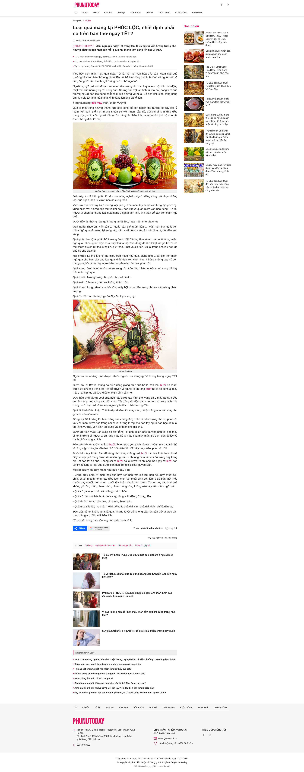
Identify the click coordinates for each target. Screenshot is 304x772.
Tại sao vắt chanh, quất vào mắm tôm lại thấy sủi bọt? (102, 669)
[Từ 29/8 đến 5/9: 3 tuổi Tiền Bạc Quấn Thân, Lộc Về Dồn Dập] (194, 88)
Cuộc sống (181, 13)
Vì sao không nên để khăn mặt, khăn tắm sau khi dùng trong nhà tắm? (138, 613)
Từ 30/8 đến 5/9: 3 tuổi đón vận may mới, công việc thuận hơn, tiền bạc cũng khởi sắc (217, 186)
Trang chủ (77, 21)
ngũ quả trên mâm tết (105, 545)
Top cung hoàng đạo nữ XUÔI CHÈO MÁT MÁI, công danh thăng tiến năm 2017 (113, 66)
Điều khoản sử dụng (142, 766)
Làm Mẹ (108, 13)
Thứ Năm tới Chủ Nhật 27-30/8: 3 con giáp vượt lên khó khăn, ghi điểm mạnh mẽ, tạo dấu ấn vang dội (218, 137)
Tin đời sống (220, 707)
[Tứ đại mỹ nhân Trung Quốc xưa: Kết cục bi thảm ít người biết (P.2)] (86, 561)
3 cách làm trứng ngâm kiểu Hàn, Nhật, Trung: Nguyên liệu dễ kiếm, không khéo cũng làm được (124, 659)
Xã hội (85, 13)
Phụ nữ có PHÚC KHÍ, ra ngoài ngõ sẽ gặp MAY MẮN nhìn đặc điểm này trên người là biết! (137, 594)
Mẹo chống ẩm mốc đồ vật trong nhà (93, 678)
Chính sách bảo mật (161, 766)
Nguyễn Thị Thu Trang (166, 538)
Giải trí (149, 13)
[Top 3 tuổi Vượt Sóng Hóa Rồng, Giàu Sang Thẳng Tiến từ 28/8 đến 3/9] (194, 72)
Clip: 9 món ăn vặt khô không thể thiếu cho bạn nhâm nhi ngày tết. (107, 61)
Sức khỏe (135, 13)
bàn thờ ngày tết (142, 545)
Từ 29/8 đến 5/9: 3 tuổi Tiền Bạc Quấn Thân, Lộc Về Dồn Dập (218, 85)
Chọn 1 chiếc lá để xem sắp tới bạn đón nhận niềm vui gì (217, 152)
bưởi (163, 385)
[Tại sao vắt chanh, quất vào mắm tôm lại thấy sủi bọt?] (194, 104)
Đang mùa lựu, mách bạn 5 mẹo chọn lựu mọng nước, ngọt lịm (107, 664)
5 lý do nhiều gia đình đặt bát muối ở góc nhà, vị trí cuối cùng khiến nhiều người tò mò (120, 692)
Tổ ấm (96, 13)
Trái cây (88, 545)
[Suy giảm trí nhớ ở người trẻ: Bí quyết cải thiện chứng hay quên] (86, 637)
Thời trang (164, 13)
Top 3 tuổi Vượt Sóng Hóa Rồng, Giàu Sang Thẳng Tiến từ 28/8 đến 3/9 (217, 72)
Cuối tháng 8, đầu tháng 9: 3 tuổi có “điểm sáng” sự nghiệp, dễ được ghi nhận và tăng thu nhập (217, 119)
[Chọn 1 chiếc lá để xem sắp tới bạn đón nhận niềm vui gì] (194, 154)
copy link (173, 528)
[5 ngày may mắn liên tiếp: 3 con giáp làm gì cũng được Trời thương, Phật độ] (194, 170)
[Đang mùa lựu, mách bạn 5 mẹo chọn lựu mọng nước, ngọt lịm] (194, 56)
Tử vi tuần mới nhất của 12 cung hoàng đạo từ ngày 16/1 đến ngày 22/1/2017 (139, 575)
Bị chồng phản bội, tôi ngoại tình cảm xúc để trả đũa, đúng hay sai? (110, 683)
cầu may (96, 102)
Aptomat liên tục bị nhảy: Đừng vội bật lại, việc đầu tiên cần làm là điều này (114, 688)
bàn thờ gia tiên (125, 545)
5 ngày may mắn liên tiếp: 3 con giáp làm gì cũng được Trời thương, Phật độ (218, 170)
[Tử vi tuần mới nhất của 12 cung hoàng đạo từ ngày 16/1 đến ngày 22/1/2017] (86, 580)
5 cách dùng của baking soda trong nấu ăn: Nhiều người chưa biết (109, 673)
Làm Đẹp (121, 13)
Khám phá (197, 13)
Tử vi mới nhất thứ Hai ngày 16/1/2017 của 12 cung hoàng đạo (105, 56)
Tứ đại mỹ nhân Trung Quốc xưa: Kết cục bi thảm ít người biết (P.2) (137, 556)
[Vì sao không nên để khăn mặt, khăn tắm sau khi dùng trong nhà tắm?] (86, 618)
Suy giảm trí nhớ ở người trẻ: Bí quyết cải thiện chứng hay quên (138, 631)
